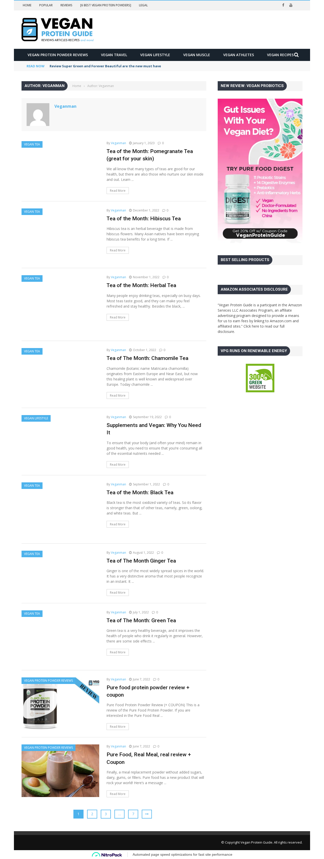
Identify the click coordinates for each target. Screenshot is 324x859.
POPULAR (46, 5)
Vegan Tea (32, 144)
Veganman (65, 106)
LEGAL (143, 5)
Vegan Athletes (238, 54)
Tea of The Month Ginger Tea (141, 561)
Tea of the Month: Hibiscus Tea (144, 219)
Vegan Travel (114, 54)
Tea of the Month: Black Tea (140, 492)
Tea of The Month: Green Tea (141, 620)
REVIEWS (66, 5)
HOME (27, 5)
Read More (118, 190)
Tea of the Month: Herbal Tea (141, 285)
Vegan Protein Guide (256, 842)
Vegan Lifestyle (155, 54)
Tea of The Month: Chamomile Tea (147, 358)
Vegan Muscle (196, 54)
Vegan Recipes (280, 54)
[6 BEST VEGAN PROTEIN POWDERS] (105, 5)
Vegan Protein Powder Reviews (58, 54)
